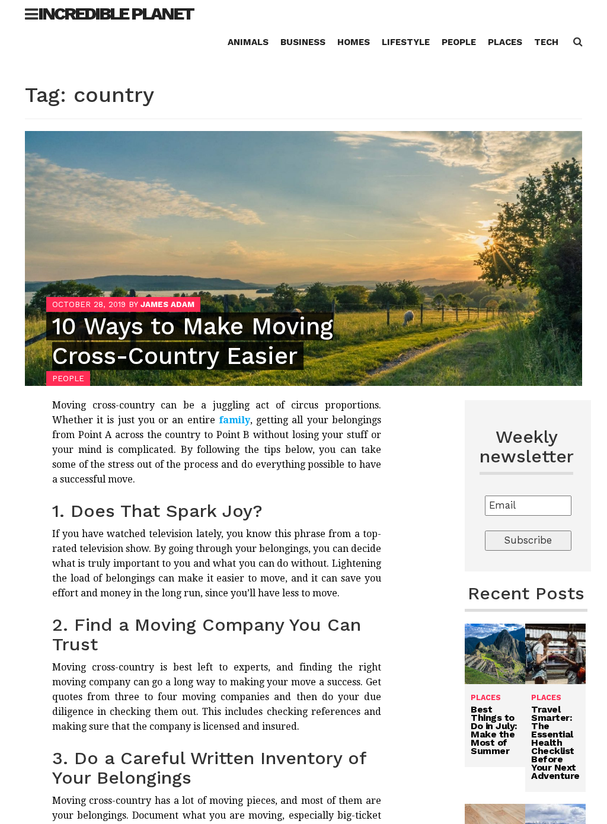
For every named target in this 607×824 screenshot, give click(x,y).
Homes (353, 42)
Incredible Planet (115, 13)
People (459, 42)
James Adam (167, 304)
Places (505, 42)
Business (302, 42)
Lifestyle (406, 42)
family (234, 420)
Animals (248, 42)
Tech (546, 42)
